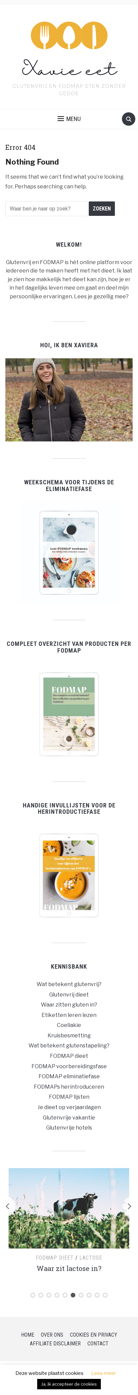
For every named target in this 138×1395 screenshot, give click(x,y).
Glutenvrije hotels (69, 1128)
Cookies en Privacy (93, 1335)
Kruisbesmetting (69, 1035)
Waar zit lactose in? (69, 1268)
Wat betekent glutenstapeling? (69, 1045)
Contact (98, 1343)
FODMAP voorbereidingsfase (69, 1066)
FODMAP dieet (69, 1056)
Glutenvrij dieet (69, 994)
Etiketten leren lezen (69, 1015)
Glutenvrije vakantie (69, 1117)
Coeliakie (69, 1025)
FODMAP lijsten (69, 1097)
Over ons (52, 1335)
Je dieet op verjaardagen (69, 1107)
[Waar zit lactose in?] (69, 1208)
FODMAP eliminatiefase (69, 1076)
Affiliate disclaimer (55, 1343)
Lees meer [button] (103, 1373)
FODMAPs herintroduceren (69, 1087)
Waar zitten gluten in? (69, 1005)
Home (27, 1335)
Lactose (90, 1258)
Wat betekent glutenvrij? (69, 984)
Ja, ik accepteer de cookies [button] (69, 1384)
